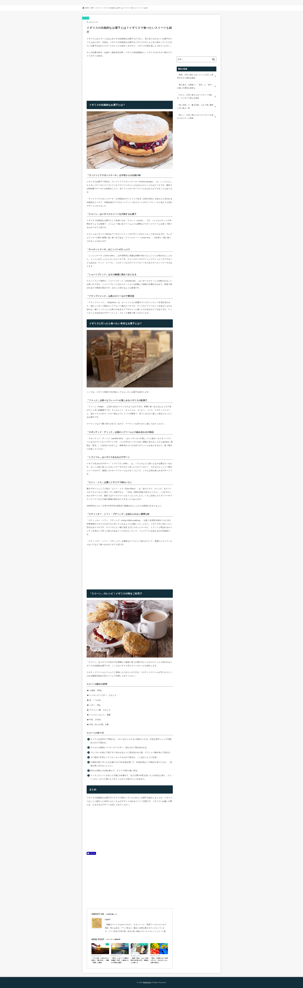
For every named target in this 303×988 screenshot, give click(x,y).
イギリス (86, 18)
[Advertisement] (106, 77)
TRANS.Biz (147, 982)
